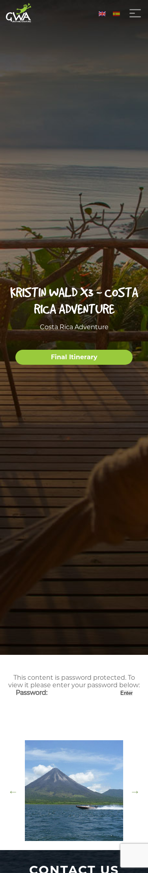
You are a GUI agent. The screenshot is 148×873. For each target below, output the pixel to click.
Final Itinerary (74, 357)
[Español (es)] (116, 13)
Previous (13, 790)
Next (135, 790)
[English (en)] (102, 13)
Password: (32, 692)
